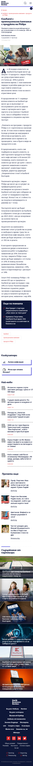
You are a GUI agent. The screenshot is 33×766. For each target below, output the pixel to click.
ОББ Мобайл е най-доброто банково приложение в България (14, 619)
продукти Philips (8, 341)
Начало (4, 10)
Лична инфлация (15, 362)
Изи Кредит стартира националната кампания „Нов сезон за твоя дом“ (17, 310)
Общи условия (10, 743)
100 (4, 726)
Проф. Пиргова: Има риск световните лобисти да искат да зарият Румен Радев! (20, 483)
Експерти (24, 722)
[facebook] (8, 738)
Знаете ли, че (22, 729)
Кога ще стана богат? (13, 370)
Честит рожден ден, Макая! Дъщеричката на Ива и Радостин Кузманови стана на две (20, 530)
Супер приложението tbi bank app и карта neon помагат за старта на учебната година (15, 596)
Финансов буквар (16, 716)
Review (24, 709)
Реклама (6, 746)
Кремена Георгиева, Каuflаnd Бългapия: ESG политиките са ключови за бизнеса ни (17, 320)
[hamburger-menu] (30, 3)
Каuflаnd (6, 334)
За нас (16, 748)
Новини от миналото (16, 719)
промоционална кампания (11, 337)
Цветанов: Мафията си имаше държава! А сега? (20, 514)
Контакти (14, 746)
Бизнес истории (17, 712)
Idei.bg (24, 755)
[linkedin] (19, 738)
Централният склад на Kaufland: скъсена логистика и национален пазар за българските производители (16, 575)
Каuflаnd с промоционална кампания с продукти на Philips (17, 14)
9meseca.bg (15, 538)
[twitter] (24, 738)
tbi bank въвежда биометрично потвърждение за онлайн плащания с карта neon (15, 686)
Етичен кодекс (25, 746)
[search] (25, 3)
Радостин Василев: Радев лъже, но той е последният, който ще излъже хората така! (20, 499)
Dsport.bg (23, 753)
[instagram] (14, 738)
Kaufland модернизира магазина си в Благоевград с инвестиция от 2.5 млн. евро (16, 664)
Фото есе (9, 729)
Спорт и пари (14, 726)
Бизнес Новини (12, 709)
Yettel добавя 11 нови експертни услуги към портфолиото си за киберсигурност (16, 641)
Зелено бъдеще (11, 722)
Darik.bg (11, 753)
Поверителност (22, 743)
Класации (26, 726)
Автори (16, 732)
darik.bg (14, 491)
